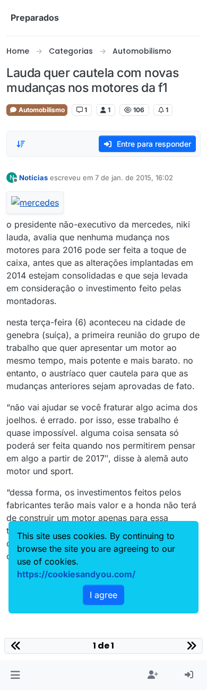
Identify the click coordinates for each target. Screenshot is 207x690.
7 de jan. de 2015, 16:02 (134, 177)
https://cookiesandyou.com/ (76, 574)
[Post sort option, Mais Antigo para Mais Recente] (20, 144)
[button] (15, 675)
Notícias (33, 177)
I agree (103, 595)
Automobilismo (41, 110)
